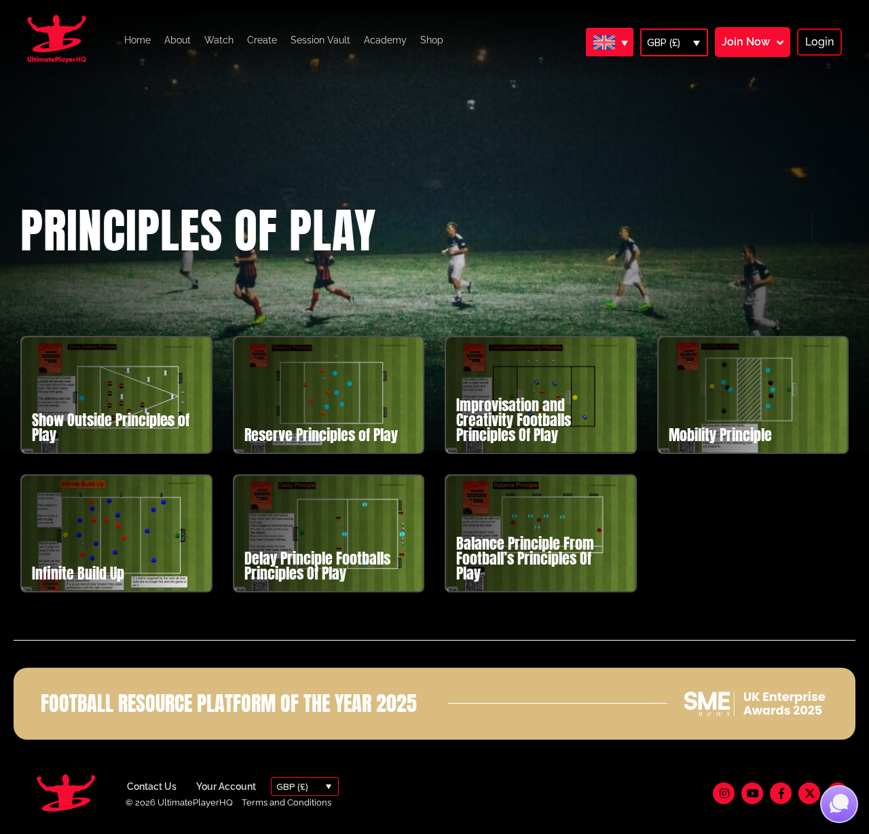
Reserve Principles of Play (321, 434)
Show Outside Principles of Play (110, 427)
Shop (431, 40)
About (177, 40)
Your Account (226, 786)
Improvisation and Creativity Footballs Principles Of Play (513, 420)
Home (137, 40)
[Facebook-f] (781, 793)
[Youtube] (752, 793)
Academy (385, 40)
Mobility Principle (720, 434)
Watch (219, 40)
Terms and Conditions (286, 802)
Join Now (746, 41)
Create (262, 40)
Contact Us (152, 786)
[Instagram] (724, 793)
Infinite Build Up (78, 573)
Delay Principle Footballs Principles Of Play (317, 565)
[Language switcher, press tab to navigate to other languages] (609, 42)
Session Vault (320, 40)
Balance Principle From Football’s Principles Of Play (525, 558)
